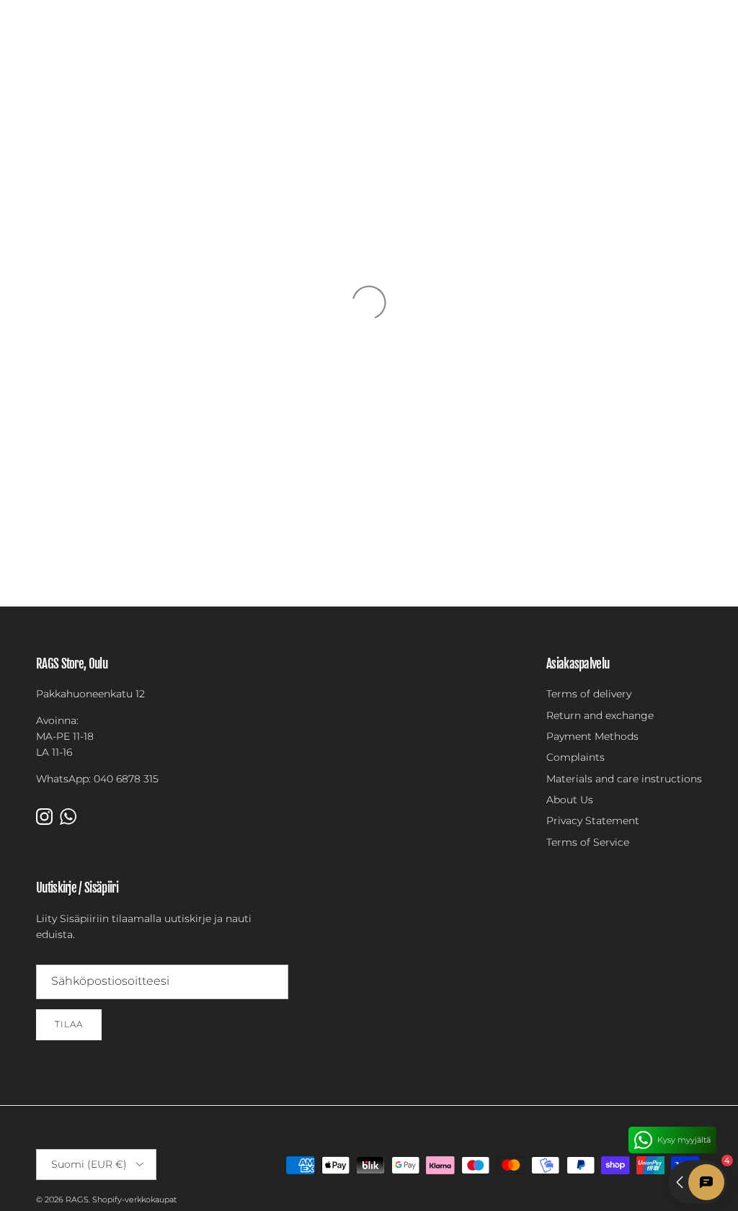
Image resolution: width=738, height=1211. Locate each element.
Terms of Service (587, 842)
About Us (569, 799)
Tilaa (69, 1024)
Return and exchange (600, 715)
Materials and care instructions (624, 778)
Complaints (575, 757)
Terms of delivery (588, 693)
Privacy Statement (592, 820)
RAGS (77, 1199)
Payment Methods (592, 736)
